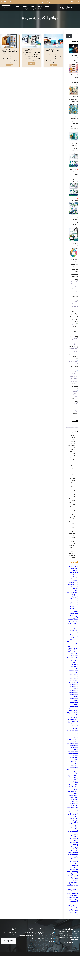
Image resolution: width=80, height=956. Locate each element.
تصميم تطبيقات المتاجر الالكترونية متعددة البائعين (72, 719)
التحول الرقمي (73, 595)
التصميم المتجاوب (73, 599)
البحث (76, 33)
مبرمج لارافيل (72, 554)
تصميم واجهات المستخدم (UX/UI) (72, 516)
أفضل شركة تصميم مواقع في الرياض (73, 567)
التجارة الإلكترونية (72, 592)
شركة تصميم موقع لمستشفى (73, 890)
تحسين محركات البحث (73, 671)
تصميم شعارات (74, 724)
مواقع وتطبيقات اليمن (73, 913)
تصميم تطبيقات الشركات (74, 703)
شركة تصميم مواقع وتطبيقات (73, 862)
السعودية (75, 601)
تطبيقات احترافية (73, 796)
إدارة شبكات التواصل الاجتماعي (72, 454)
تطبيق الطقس (74, 801)
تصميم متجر (75, 741)
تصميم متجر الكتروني (72, 743)
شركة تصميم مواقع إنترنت (73, 832)
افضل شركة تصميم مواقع (73, 589)
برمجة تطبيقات (73, 619)
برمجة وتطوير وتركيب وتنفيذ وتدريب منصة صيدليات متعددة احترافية (74, 222)
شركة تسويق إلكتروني (72, 542)
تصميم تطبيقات (73, 481)
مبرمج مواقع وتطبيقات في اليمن (73, 909)
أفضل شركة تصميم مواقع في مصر (73, 575)
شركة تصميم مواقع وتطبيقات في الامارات (72, 870)
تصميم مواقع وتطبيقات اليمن (74, 762)
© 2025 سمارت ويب (40, 954)
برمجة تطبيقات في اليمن (73, 661)
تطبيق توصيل (72, 521)
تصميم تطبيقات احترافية (74, 687)
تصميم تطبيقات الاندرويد (74, 695)
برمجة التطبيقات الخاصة (73, 610)
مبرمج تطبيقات (73, 550)
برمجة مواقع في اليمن (73, 667)
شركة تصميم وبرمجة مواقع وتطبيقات (72, 898)
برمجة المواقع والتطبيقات (74, 616)
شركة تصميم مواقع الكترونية (73, 836)
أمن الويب (72, 450)
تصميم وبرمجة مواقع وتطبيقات (72, 786)
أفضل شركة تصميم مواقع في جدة (73, 571)
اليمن (76, 605)
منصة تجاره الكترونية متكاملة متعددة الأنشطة (74, 245)
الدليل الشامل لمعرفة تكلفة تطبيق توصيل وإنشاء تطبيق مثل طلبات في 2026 (74, 148)
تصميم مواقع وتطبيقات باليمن (74, 766)
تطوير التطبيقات (73, 524)
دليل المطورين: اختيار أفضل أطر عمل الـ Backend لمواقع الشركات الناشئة (74, 316)
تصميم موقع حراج (73, 775)
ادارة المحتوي (72, 458)
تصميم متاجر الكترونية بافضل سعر (72, 733)
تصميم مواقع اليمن (73, 751)
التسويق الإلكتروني (73, 597)
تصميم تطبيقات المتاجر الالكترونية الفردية (72, 712)
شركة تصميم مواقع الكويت (73, 839)
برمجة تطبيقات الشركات (74, 632)
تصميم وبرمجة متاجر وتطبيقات (73, 782)
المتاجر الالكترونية (72, 469)
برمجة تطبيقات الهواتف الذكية (74, 654)
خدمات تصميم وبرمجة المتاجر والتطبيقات (72, 808)
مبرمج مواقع (72, 556)
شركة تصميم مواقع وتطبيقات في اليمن (72, 885)
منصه (73, 558)
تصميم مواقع (74, 745)
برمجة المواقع (74, 613)
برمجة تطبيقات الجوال (73, 627)
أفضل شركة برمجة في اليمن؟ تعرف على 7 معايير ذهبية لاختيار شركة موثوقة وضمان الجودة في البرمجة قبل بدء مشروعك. (74, 123)
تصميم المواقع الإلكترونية (72, 476)
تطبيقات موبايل (74, 799)
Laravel (73, 441)
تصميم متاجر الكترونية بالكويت (72, 737)
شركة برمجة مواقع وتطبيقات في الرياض (73, 356)
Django (73, 439)
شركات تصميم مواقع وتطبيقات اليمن (72, 812)
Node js (73, 443)
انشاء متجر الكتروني (73, 346)
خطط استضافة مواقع (73, 537)
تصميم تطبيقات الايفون (74, 699)
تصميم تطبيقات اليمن (72, 485)
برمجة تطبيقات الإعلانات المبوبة (73, 622)
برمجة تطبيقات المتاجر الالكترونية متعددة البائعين (72, 648)
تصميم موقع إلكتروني (72, 769)
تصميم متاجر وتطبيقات (72, 739)
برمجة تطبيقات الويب (72, 658)
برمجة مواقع (72, 472)
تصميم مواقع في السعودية (73, 754)
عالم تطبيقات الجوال (72, 905)
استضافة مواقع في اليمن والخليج (72, 585)
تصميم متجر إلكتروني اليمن (72, 494)
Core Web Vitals (72, 436)
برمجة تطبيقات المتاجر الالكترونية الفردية (72, 641)
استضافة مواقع (73, 461)
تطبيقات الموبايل (73, 798)
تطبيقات (76, 794)
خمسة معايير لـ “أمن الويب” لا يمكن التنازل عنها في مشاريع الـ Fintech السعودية (74, 331)
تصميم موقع (72, 507)
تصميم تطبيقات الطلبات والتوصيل (73, 707)
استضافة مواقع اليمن (72, 465)
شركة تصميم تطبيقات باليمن (72, 824)
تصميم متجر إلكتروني (72, 489)
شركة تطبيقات (74, 901)
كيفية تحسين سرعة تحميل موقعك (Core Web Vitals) (73, 296)
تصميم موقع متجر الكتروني (73, 778)
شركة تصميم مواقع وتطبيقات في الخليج (73, 874)
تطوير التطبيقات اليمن (73, 529)
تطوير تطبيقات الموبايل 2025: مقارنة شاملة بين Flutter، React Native (74, 274)
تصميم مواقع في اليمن (73, 758)
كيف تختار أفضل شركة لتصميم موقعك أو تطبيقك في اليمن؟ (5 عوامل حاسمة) (74, 80)
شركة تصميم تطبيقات (74, 819)
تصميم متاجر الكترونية (72, 730)
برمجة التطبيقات (73, 607)
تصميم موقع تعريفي (74, 772)
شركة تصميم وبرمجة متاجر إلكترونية (72, 894)
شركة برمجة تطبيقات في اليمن (72, 815)
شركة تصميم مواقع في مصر (73, 859)
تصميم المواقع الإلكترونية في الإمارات (74, 386)
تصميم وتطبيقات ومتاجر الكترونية (72, 790)
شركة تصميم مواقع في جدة (73, 855)
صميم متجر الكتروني (73, 903)
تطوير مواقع (72, 533)
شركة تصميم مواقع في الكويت (73, 847)
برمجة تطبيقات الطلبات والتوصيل (73, 636)
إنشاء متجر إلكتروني (74, 579)
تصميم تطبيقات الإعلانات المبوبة (73, 691)
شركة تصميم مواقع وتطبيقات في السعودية (73, 878)
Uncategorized (71, 446)
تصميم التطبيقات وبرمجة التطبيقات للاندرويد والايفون (73, 680)
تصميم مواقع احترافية (74, 748)
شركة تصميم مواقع (74, 828)
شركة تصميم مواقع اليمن (72, 546)
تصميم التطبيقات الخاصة (73, 675)
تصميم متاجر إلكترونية (74, 727)
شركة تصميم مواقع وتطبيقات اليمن (72, 866)
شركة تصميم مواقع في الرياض (73, 843)
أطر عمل (73, 448)
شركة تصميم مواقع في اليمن (73, 851)
